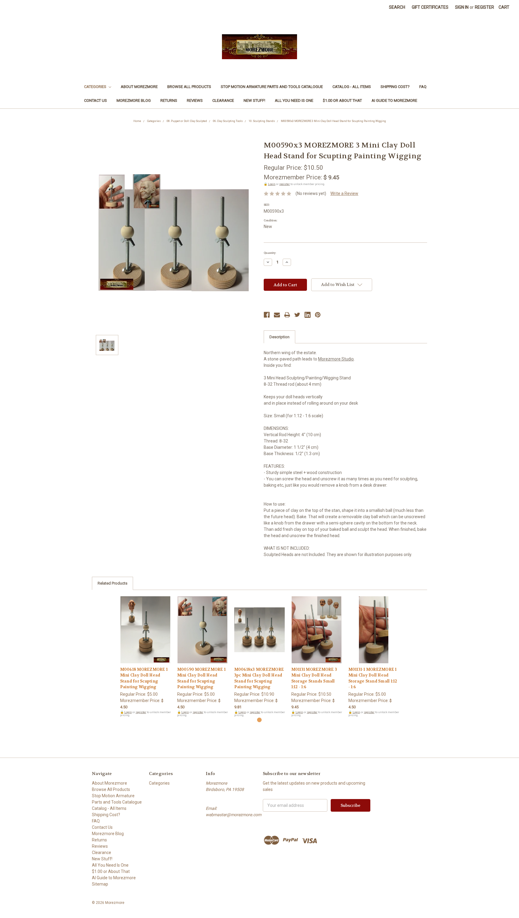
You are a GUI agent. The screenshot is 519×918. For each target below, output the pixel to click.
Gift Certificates (430, 7)
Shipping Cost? (395, 86)
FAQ (422, 86)
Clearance (223, 100)
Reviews (195, 100)
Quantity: (270, 253)
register (284, 184)
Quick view (145, 624)
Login (271, 184)
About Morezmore (139, 86)
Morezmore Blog (134, 100)
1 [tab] (259, 720)
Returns (168, 100)
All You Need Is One (294, 100)
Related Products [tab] (112, 583)
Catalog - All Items (351, 86)
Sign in (462, 7)
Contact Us (95, 100)
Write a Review (344, 193)
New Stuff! (254, 100)
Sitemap (100, 884)
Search (397, 7)
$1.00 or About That (342, 100)
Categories (95, 86)
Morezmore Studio (336, 359)
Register (484, 7)
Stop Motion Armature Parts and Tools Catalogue (272, 86)
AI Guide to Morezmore (394, 100)
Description (279, 337)
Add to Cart (145, 635)
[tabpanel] (145, 656)
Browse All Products (189, 86)
